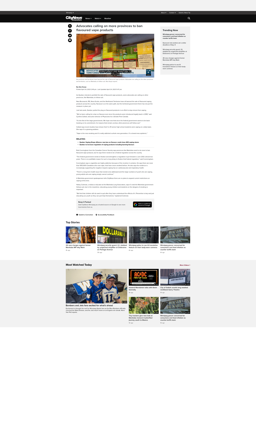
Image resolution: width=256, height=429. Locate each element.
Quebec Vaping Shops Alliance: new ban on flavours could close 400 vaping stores (109, 142)
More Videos (184, 265)
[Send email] (70, 40)
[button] (164, 12)
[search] (189, 18)
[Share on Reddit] (70, 35)
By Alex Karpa (81, 87)
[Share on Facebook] (70, 31)
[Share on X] (70, 26)
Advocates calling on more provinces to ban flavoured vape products (109, 28)
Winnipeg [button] (69, 13)
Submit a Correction (86, 215)
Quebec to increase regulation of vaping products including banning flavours (107, 145)
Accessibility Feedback (106, 215)
